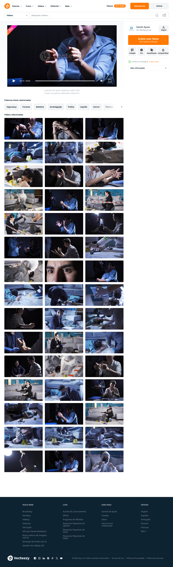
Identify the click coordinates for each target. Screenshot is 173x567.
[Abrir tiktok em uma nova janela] (52, 558)
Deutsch (145, 523)
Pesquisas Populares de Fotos (74, 530)
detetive (40, 107)
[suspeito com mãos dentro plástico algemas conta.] (64, 176)
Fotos (28, 6)
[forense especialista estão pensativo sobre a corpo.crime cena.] (64, 152)
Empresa (27, 523)
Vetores (15, 6)
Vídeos (41, 6)
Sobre (104, 519)
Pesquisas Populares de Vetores (74, 524)
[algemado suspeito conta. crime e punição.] (23, 247)
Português (145, 519)
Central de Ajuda (109, 511)
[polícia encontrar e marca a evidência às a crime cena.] (23, 295)
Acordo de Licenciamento (74, 511)
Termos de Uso (118, 558)
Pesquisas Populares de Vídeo (74, 537)
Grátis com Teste (148, 40)
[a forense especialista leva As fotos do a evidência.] (104, 295)
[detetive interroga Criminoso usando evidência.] (104, 224)
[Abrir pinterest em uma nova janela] (48, 558)
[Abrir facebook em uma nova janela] (35, 558)
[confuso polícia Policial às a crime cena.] (64, 319)
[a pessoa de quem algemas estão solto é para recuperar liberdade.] (23, 129)
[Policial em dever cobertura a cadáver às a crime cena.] (64, 437)
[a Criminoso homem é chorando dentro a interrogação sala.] (23, 461)
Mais (67, 6)
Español (144, 515)
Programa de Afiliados (73, 519)
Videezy (26, 519)
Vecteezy (26, 515)
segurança (11, 107)
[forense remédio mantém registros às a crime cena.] (104, 437)
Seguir (163, 30)
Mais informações (137, 68)
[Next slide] (119, 107)
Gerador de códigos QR (33, 545)
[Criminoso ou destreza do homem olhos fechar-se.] (64, 271)
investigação (56, 107)
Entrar (159, 6)
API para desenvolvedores (34, 531)
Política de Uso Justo (155, 558)
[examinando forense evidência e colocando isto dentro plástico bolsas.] (104, 342)
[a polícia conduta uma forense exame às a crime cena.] (104, 200)
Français (145, 527)
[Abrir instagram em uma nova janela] (39, 558)
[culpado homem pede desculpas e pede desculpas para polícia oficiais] (23, 342)
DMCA (66, 515)
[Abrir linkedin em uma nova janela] (44, 558)
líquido (83, 107)
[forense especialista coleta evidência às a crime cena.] (104, 319)
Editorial (55, 6)
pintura (109, 107)
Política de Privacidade (135, 558)
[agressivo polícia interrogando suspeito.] (104, 271)
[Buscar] (157, 15)
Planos (110, 6)
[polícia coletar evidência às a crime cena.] (23, 390)
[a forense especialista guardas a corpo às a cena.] (23, 271)
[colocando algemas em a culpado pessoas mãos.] (104, 129)
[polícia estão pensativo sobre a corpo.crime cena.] (23, 152)
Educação (27, 527)
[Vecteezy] (7, 6)
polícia (71, 107)
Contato (105, 515)
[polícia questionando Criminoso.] (64, 247)
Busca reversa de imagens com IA (35, 536)
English (144, 511)
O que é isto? (154, 61)
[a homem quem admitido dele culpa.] (104, 390)
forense (26, 107)
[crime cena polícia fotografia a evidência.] (23, 224)
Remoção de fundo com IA (35, 541)
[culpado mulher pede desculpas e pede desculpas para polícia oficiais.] (64, 200)
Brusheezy (27, 511)
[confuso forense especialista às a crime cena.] (23, 200)
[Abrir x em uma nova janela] (57, 558)
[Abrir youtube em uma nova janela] (61, 558)
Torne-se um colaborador (107, 524)
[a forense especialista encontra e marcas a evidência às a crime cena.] (104, 247)
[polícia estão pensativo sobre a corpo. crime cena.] (104, 414)
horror (96, 107)
